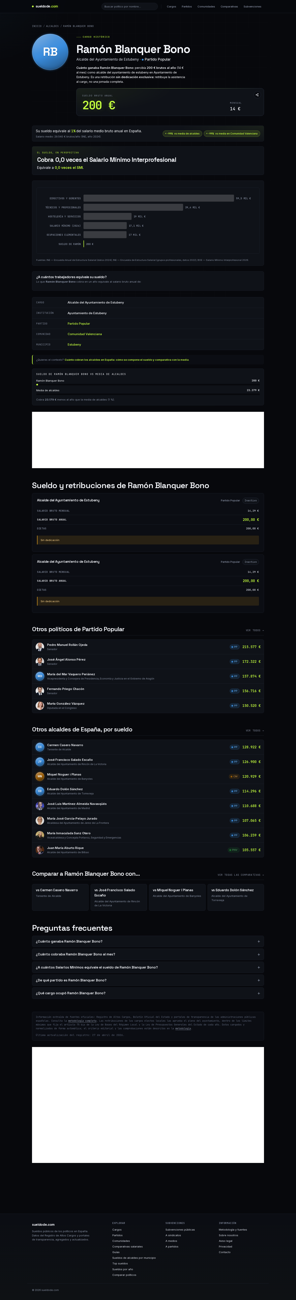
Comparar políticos (124, 1274)
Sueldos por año (122, 1269)
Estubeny (74, 344)
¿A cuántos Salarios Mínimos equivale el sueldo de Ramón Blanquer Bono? (97, 967)
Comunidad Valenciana (85, 334)
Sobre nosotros (228, 1235)
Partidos (187, 6)
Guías (116, 1252)
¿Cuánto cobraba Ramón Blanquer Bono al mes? (75, 954)
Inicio (37, 26)
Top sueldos (120, 1263)
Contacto (225, 1252)
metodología (183, 1028)
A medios (171, 1240)
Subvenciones (252, 6)
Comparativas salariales (127, 1246)
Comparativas (229, 6)
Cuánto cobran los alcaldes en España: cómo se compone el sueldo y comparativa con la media (127, 359)
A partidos (172, 1246)
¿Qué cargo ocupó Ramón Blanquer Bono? (71, 993)
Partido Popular (158, 59)
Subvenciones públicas (180, 1229)
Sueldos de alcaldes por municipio (134, 1257)
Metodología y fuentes (233, 1229)
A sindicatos (173, 1235)
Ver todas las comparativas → (241, 875)
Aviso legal (225, 1240)
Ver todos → (255, 630)
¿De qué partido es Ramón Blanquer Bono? (71, 980)
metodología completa (82, 1020)
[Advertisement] (148, 440)
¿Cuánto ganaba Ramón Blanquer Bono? (69, 941)
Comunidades (206, 6)
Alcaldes (52, 26)
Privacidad (225, 1246)
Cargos (171, 6)
